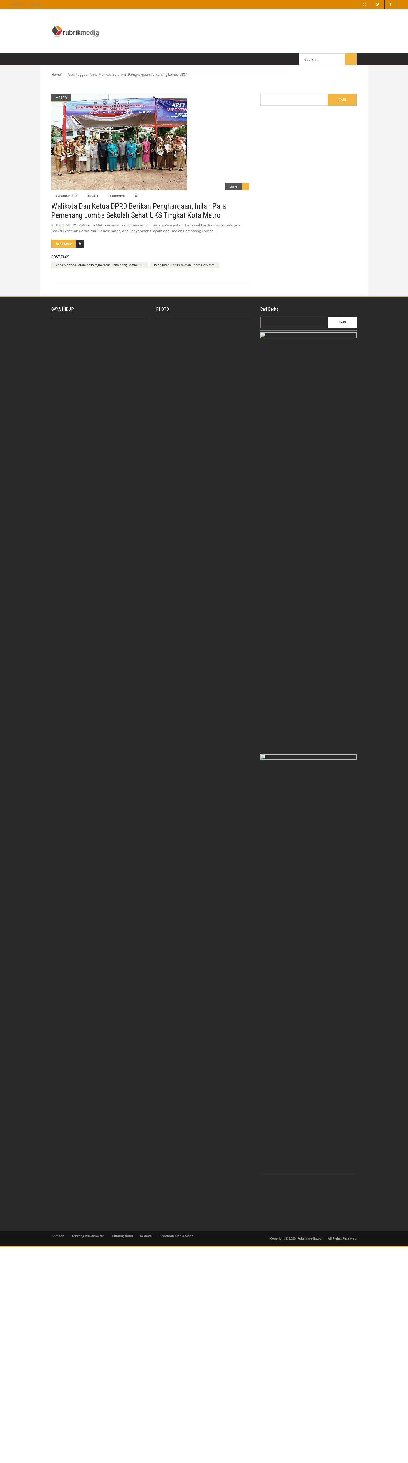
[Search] (351, 59)
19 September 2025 (198, 362)
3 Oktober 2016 (66, 195)
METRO (61, 97)
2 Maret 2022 (90, 443)
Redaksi (17, 4)
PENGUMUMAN (174, 400)
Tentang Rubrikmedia (88, 1236)
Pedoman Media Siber (176, 1236)
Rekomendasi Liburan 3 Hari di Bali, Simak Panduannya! (107, 346)
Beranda (57, 1236)
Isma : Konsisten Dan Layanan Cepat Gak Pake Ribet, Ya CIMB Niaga (112, 325)
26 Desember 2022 (94, 376)
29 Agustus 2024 (92, 355)
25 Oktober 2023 (196, 381)
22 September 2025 (94, 334)
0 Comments (117, 195)
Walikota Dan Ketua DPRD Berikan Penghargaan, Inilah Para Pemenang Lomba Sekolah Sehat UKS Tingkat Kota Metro (138, 211)
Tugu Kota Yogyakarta (200, 375)
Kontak (35, 4)
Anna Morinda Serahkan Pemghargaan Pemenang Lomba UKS (100, 265)
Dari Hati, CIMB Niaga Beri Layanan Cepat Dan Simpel (211, 353)
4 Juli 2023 (171, 406)
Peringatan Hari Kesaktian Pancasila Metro (184, 265)
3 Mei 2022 (88, 398)
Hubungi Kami (122, 1236)
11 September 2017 (198, 428)
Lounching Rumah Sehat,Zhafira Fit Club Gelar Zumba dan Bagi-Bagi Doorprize (111, 434)
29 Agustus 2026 (196, 337)
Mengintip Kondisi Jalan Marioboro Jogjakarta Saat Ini (211, 419)
